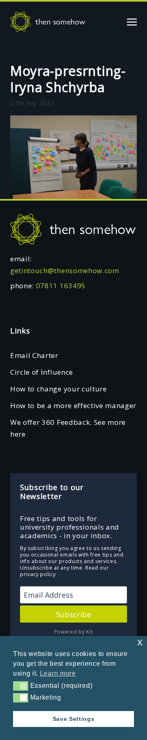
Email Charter (34, 355)
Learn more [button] (58, 673)
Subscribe (73, 614)
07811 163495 (61, 285)
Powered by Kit (73, 632)
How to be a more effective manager (73, 405)
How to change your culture (58, 388)
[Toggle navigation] (132, 21)
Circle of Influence (41, 372)
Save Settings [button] (74, 719)
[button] (20, 685)
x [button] (140, 642)
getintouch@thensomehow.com (64, 270)
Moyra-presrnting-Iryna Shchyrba (68, 79)
